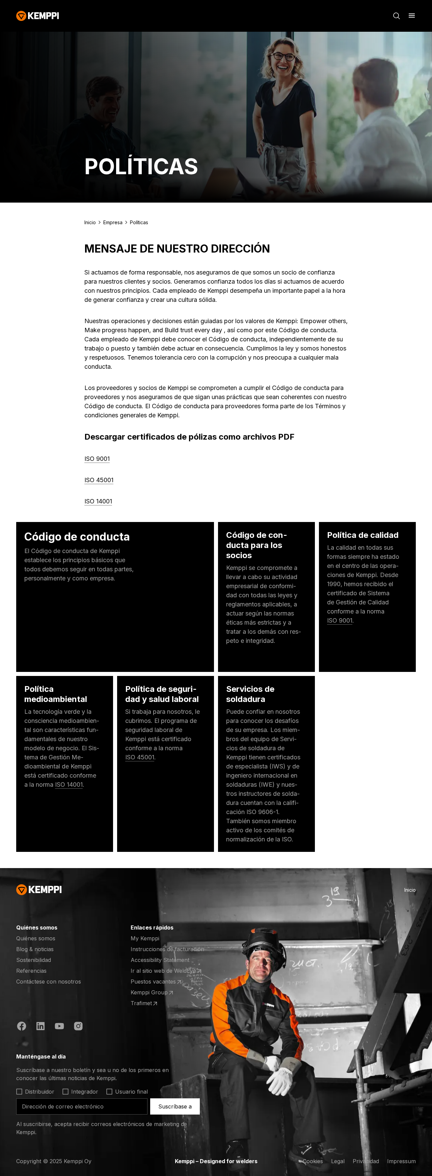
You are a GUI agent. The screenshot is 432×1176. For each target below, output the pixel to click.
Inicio (90, 222)
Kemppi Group (157, 992)
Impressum (401, 1161)
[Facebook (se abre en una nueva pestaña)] (21, 1027)
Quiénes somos (35, 938)
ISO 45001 (98, 480)
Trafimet (157, 1003)
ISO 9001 (97, 458)
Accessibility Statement (160, 960)
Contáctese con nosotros (48, 981)
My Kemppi (145, 938)
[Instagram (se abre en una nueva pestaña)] (78, 1027)
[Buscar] (397, 16)
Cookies (313, 1161)
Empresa (113, 222)
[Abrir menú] (412, 15)
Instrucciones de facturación (167, 949)
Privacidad (366, 1161)
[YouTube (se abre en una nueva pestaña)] (59, 1027)
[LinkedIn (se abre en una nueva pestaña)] (40, 1027)
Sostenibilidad (33, 960)
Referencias (31, 970)
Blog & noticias (35, 949)
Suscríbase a (175, 1106)
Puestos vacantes (157, 982)
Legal (338, 1161)
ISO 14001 (98, 501)
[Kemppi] (37, 16)
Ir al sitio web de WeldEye (163, 971)
